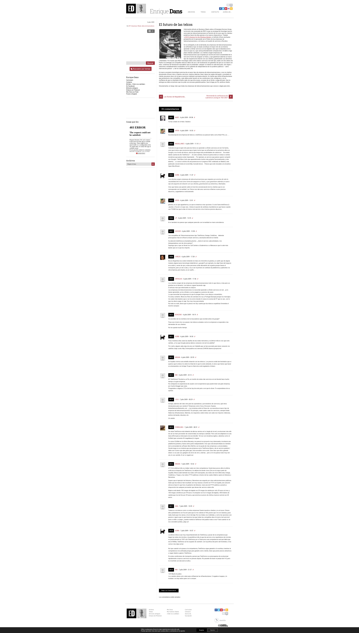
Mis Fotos (170, 609)
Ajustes (212, 630)
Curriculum (129, 80)
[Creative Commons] (223, 625)
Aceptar (201, 630)
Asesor (178, 231)
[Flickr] (228, 8)
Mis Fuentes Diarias (173, 612)
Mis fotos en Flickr (132, 92)
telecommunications (148, 26)
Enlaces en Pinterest (133, 90)
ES (231, 5)
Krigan (177, 357)
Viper (177, 131)
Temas (203, 12)
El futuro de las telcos (175, 24)
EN (228, 5)
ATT (130, 26)
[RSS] (231, 8)
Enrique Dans (141, 153)
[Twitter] (223, 8)
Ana (176, 506)
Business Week (136, 26)
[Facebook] (220, 8)
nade (177, 117)
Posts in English (131, 94)
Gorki (177, 175)
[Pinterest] (226, 8)
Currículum (188, 609)
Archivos (191, 12)
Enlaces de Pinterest (155, 616)
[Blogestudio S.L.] (220, 620)
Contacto (215, 12)
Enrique (166, 11)
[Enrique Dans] (136, 8)
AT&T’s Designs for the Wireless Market (197, 37)
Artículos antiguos (132, 88)
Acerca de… (227, 12)
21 (152, 31)
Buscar (150, 63)
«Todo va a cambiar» (173, 614)
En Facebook (130, 86)
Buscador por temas (141, 69)
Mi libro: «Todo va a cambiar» (135, 84)
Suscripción (188, 616)
